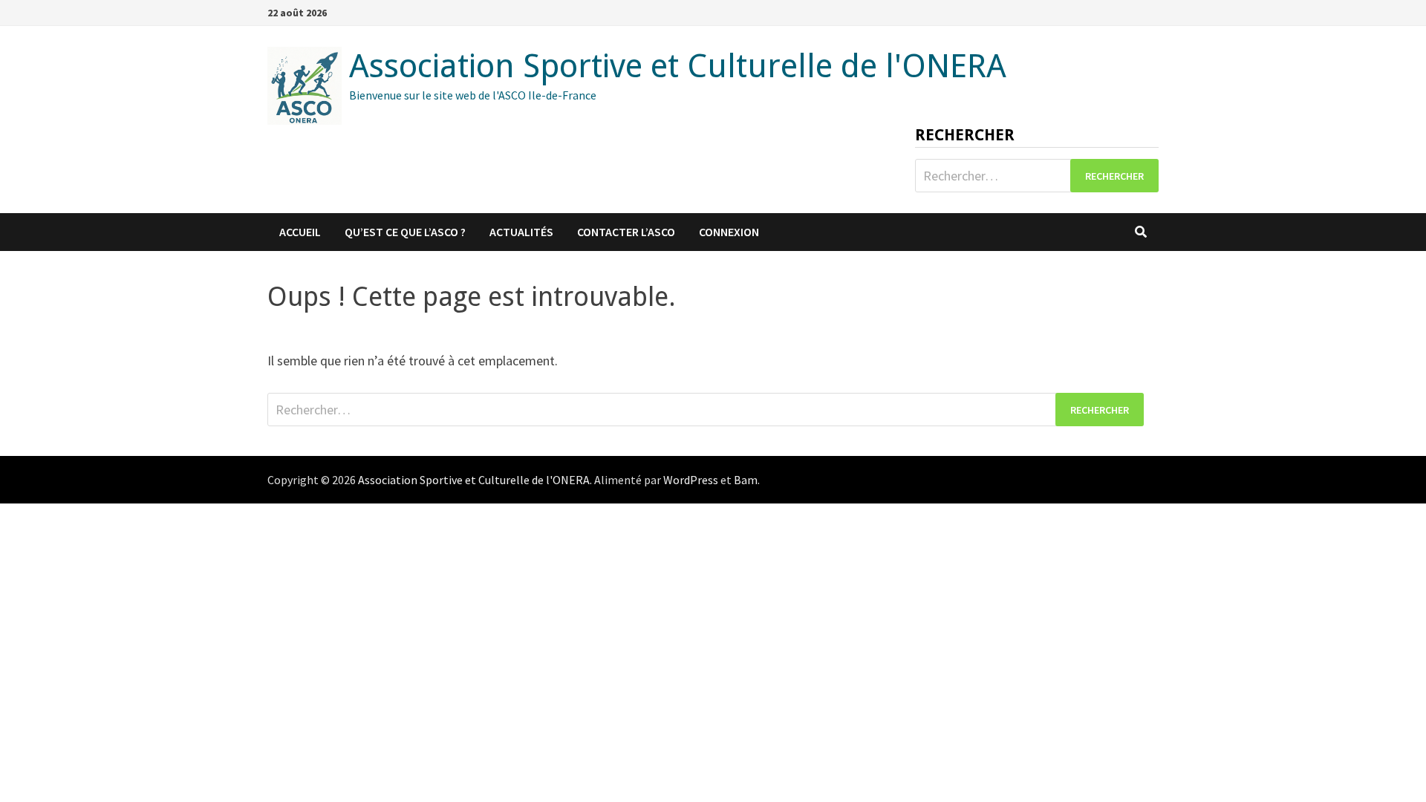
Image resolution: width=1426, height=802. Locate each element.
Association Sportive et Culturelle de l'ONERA (677, 66)
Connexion (729, 231)
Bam (746, 479)
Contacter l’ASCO (626, 231)
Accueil (300, 231)
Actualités (521, 231)
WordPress (690, 479)
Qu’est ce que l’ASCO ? (405, 231)
